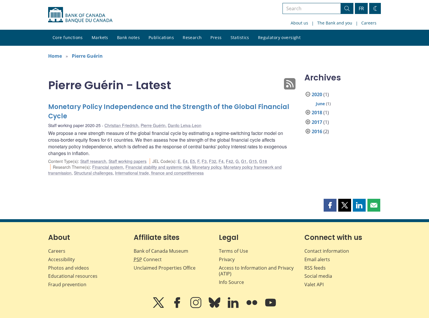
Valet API (314, 284)
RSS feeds (315, 268)
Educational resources (72, 276)
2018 (317, 112)
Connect (148, 259)
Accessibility (61, 259)
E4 (185, 161)
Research (192, 37)
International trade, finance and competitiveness (159, 173)
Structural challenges (93, 173)
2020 (317, 94)
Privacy (227, 259)
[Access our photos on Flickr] (252, 306)
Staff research (93, 161)
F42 (229, 161)
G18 (263, 161)
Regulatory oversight (279, 37)
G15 (253, 161)
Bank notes (128, 37)
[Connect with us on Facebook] (177, 306)
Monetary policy (206, 167)
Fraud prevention (67, 284)
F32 (212, 161)
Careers (368, 23)
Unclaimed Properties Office (165, 268)
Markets (100, 37)
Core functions (68, 37)
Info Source (231, 282)
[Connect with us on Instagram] (196, 306)
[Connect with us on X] (159, 306)
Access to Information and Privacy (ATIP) (256, 271)
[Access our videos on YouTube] (270, 306)
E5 (192, 161)
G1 (244, 161)
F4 (221, 161)
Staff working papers (128, 161)
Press (216, 37)
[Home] (80, 15)
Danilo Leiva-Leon (184, 125)
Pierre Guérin (87, 56)
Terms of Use (233, 251)
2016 (317, 131)
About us (299, 23)
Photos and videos (68, 268)
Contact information (326, 251)
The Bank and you (334, 23)
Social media (318, 276)
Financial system (107, 167)
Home (55, 56)
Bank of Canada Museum (161, 251)
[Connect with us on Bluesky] (215, 306)
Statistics (240, 37)
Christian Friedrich (121, 125)
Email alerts (317, 259)
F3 (204, 161)
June (320, 103)
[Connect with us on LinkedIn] (233, 306)
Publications (161, 37)
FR (361, 8)
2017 (317, 122)
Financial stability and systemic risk (157, 167)
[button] (330, 205)
